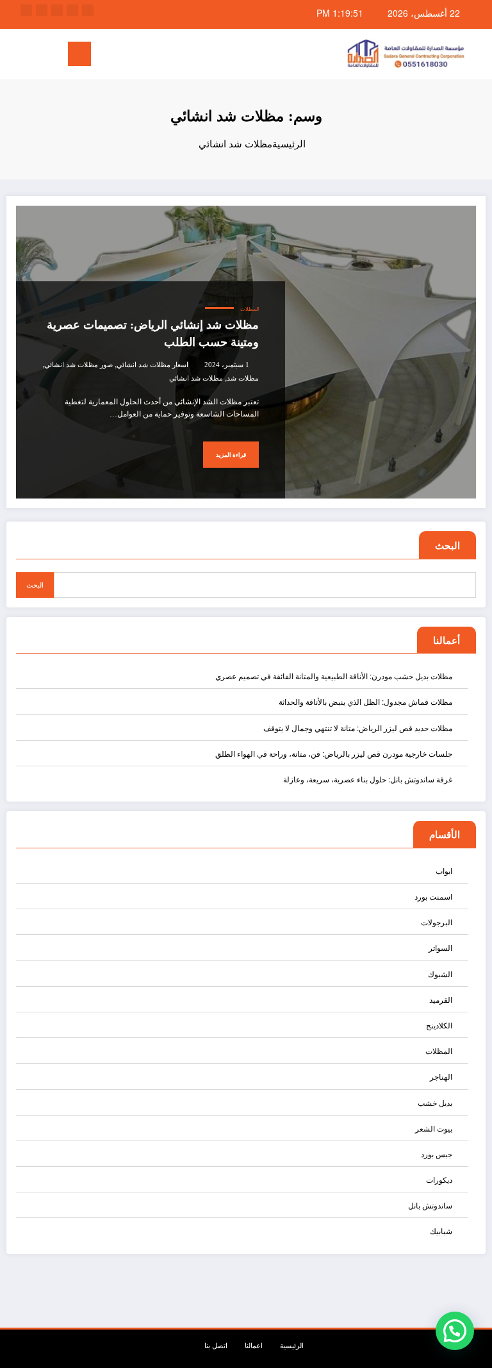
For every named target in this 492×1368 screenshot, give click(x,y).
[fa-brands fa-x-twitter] (72, 10)
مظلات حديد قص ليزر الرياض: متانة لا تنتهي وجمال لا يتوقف (357, 727)
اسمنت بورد (433, 896)
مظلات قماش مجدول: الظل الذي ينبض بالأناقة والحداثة (365, 701)
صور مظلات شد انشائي (78, 364)
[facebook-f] (88, 10)
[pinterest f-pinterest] (26, 10)
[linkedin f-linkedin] (57, 10)
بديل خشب (435, 1102)
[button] (455, 1331)
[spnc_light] (13, 55)
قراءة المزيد (231, 455)
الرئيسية (292, 1345)
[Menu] (79, 54)
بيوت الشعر (433, 1128)
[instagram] (41, 10)
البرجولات (436, 921)
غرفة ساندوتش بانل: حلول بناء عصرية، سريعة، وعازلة (367, 778)
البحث (447, 545)
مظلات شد (243, 378)
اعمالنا (254, 1345)
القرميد (440, 999)
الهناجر (441, 1076)
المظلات (249, 309)
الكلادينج (439, 1024)
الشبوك (440, 973)
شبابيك (441, 1230)
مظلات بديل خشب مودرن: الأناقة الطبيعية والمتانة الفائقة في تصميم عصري (333, 675)
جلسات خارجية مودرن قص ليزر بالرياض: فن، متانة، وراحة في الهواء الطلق (333, 753)
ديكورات (439, 1179)
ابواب (444, 870)
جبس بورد (436, 1153)
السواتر (440, 947)
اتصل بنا (215, 1345)
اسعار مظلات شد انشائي (152, 364)
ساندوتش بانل (430, 1204)
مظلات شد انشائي (196, 378)
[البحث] (32, 56)
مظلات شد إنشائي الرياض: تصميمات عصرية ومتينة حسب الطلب (153, 333)
